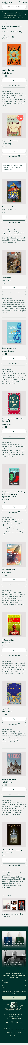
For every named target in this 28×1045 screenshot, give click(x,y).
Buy (14, 80)
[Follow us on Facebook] (21, 1022)
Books (5, 1029)
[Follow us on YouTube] (17, 1022)
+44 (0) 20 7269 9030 (14, 1018)
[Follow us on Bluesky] (7, 1022)
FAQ (20, 1036)
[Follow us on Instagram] (12, 1022)
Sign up (14, 998)
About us (9, 1032)
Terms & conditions (12, 1036)
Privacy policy (17, 1032)
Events (11, 1029)
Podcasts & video (19, 1029)
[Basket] (19, 2)
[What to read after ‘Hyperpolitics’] (14, 905)
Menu (25, 2)
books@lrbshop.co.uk (8, 17)
